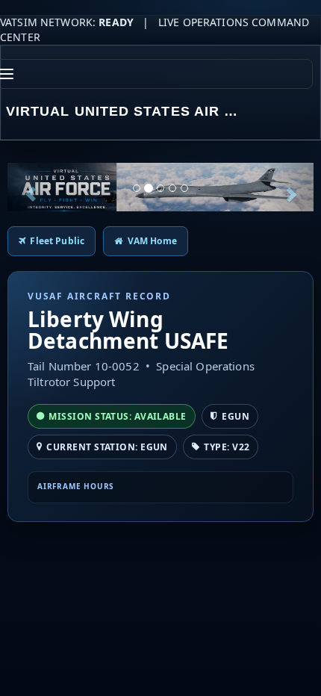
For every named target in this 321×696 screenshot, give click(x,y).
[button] (30, 187)
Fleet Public (54, 240)
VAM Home (149, 240)
